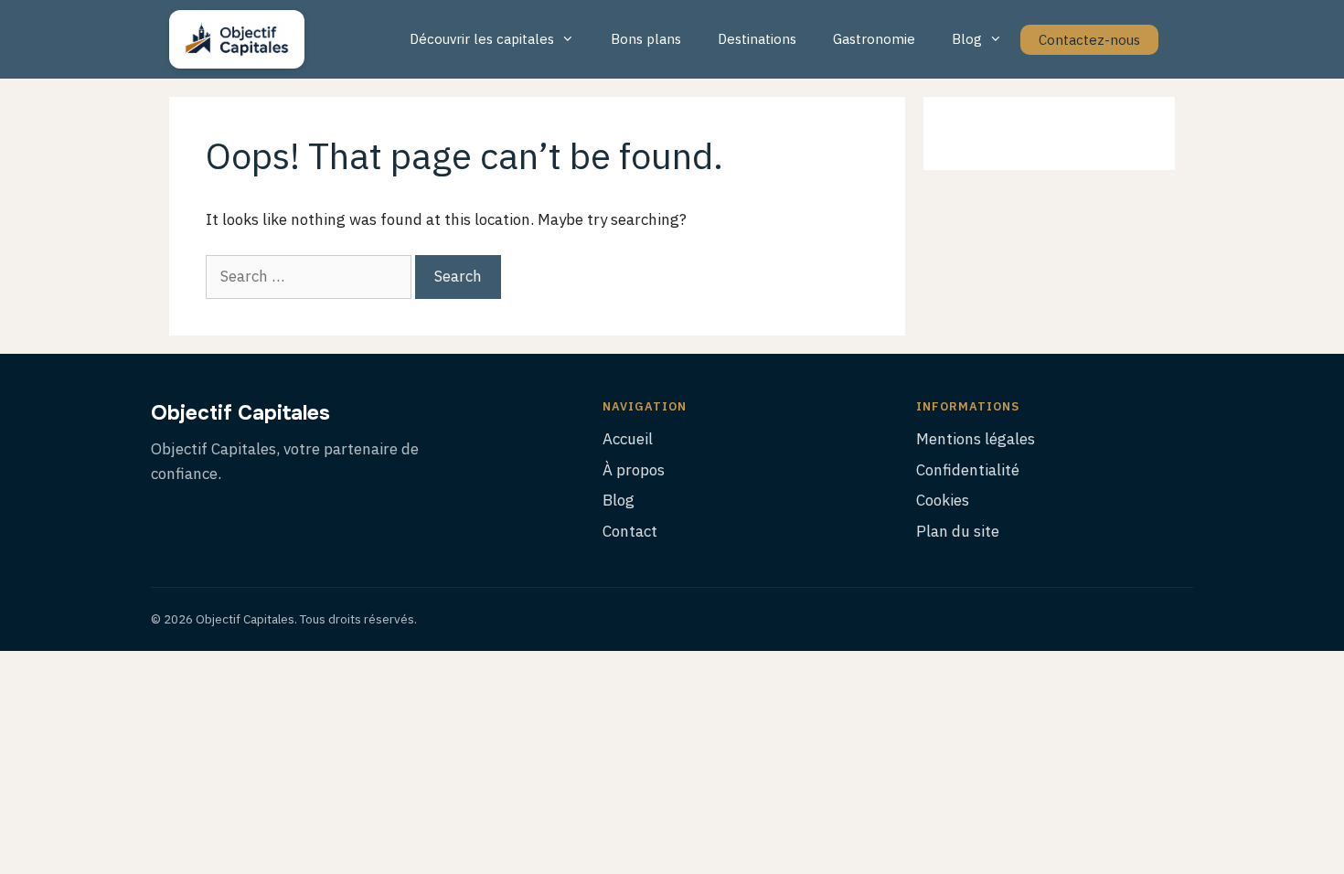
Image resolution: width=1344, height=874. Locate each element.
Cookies (942, 500)
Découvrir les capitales (482, 39)
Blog (967, 39)
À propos (634, 470)
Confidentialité (967, 470)
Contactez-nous (1089, 39)
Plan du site (957, 531)
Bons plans (646, 39)
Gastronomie (874, 39)
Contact (630, 531)
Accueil (628, 439)
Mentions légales (975, 439)
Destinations (757, 39)
